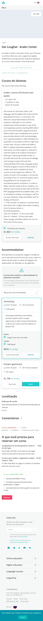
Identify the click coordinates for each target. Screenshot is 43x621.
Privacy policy (25, 601)
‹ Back (4, 42)
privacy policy (23, 536)
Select (30, 384)
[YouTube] (24, 548)
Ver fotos (36, 14)
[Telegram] (14, 548)
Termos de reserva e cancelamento (15, 73)
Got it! (23, 617)
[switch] (21, 292)
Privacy (15, 599)
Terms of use (23, 599)
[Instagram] (8, 548)
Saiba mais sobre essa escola (21, 68)
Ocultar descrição (12, 237)
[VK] (30, 548)
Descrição (12, 384)
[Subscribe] (33, 529)
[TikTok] (19, 548)
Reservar (7, 497)
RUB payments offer (12, 601)
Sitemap (8, 599)
